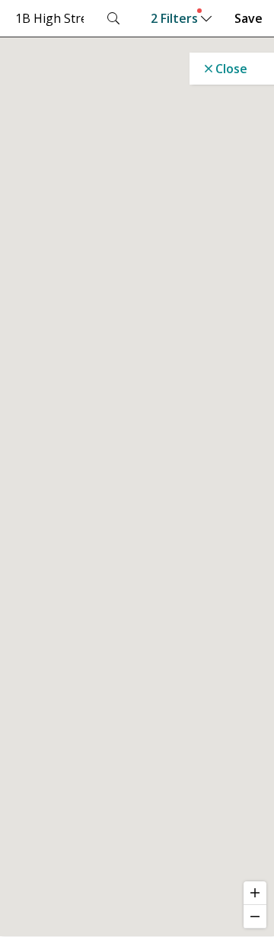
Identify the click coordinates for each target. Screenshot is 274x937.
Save (248, 18)
